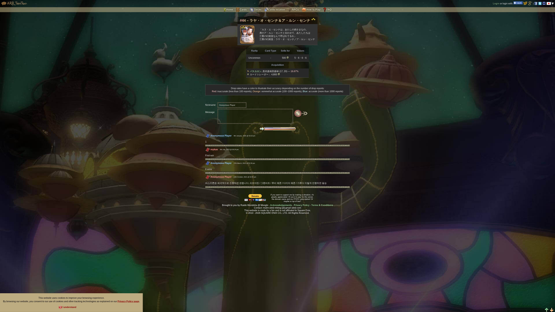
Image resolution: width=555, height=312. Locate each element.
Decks (257, 9)
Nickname (210, 105)
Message (210, 112)
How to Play (314, 9)
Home (229, 9)
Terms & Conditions (322, 205)
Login (496, 3)
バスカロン (255, 71)
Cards (243, 9)
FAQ (329, 9)
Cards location (276, 9)
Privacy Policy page (128, 301)
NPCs (295, 9)
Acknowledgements (281, 205)
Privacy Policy (301, 205)
